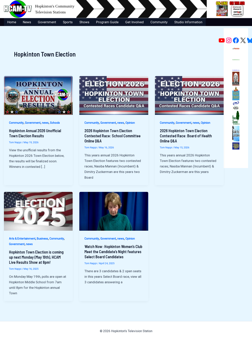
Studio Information (188, 22)
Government (47, 22)
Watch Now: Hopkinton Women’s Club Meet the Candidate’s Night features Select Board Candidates (113, 251)
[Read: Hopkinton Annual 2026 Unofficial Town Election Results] (38, 95)
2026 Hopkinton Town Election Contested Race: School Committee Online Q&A (112, 135)
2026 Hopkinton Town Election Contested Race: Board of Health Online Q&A (186, 135)
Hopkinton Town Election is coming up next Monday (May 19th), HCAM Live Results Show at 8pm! (36, 257)
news (45, 122)
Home (11, 22)
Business (42, 238)
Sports (68, 22)
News (27, 22)
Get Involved (134, 22)
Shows (84, 22)
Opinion (130, 122)
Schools (55, 122)
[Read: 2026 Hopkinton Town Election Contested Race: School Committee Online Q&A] (113, 95)
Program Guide (107, 22)
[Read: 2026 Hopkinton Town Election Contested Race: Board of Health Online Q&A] (189, 95)
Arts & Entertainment (22, 238)
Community (159, 22)
